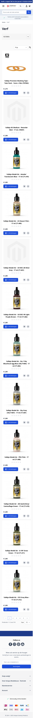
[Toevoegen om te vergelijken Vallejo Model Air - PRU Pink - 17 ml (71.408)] (28, 469)
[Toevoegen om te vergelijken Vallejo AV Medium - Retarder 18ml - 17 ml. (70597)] (28, 139)
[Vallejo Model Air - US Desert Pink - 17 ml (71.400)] (16, 205)
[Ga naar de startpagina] (11, 6)
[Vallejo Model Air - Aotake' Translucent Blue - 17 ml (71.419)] (16, 158)
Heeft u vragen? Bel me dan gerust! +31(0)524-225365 (16, 1)
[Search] (29, 12)
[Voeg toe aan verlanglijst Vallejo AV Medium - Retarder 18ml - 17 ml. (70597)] (24, 139)
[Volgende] (27, 618)
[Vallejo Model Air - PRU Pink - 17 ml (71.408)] (16, 441)
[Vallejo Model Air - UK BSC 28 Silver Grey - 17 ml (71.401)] (16, 252)
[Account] (26, 6)
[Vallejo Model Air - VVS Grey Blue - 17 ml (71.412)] (16, 582)
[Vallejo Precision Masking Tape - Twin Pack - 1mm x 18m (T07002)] (16, 65)
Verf (8, 22)
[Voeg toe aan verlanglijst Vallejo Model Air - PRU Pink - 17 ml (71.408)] (24, 469)
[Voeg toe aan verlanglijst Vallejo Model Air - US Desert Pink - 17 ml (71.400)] (24, 233)
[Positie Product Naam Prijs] (21, 47)
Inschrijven (16, 666)
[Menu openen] (3, 6)
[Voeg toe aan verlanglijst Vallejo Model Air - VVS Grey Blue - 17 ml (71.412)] (24, 609)
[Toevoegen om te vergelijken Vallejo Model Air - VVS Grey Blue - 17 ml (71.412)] (28, 609)
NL (20, 6)
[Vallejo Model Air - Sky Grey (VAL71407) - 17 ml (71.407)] (16, 395)
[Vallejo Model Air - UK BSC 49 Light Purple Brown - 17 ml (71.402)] (16, 299)
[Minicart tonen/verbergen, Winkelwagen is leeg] (29, 6)
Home (3, 22)
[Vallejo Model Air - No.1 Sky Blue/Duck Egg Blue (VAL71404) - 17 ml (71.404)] (16, 345)
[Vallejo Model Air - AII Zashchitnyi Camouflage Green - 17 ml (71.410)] (16, 488)
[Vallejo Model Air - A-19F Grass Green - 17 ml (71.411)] (16, 535)
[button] (16, 676)
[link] (6, 618)
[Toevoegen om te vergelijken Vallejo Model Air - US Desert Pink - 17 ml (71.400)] (28, 233)
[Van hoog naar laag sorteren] (30, 47)
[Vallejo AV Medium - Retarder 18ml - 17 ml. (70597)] (16, 112)
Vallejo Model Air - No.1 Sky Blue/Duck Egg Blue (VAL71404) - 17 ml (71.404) (16, 363)
